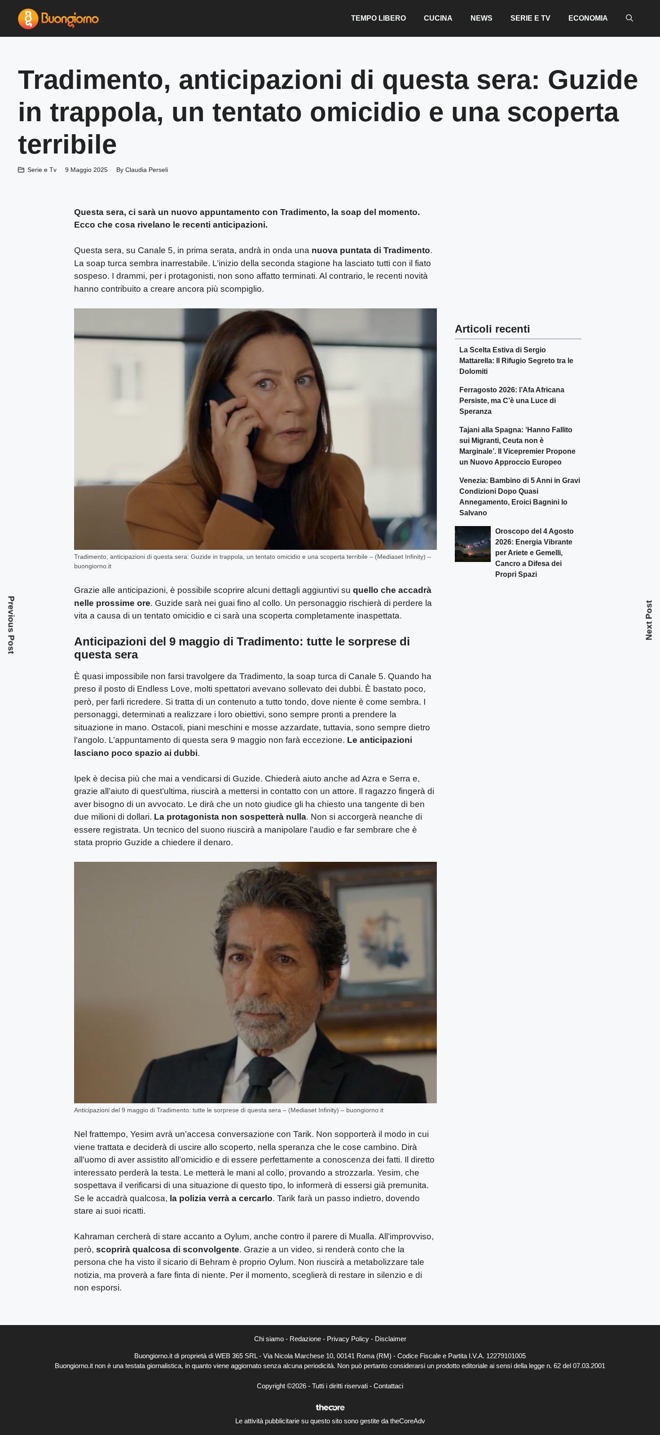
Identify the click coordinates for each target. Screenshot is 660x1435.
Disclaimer (390, 1339)
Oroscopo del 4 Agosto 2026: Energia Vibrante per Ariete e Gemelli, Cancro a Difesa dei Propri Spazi (534, 552)
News (482, 18)
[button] (629, 18)
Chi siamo (269, 1339)
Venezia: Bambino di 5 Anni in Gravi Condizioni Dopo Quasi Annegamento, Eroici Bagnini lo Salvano (519, 497)
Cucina (438, 18)
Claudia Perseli (146, 169)
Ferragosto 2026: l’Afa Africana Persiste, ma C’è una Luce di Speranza (511, 400)
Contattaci (388, 1386)
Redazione (305, 1339)
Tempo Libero (378, 18)
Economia (588, 18)
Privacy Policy (348, 1339)
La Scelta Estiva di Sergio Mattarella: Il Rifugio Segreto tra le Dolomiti (516, 360)
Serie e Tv (530, 18)
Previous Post (11, 625)
